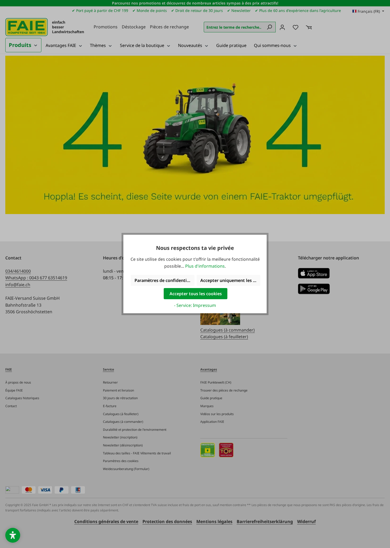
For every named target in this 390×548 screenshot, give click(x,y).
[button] (12, 535)
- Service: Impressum (195, 305)
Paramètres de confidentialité (164, 280)
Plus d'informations (205, 266)
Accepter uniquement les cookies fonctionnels (230, 280)
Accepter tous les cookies (196, 294)
